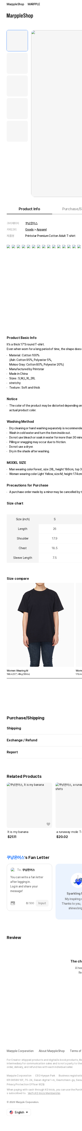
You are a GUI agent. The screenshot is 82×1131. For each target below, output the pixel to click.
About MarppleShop (52, 1051)
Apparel (42, 229)
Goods (29, 229)
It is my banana (18, 832)
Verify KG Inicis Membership (44, 1093)
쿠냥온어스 (31, 223)
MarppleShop (15, 4)
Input (42, 903)
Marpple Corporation (20, 1051)
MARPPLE (34, 4)
